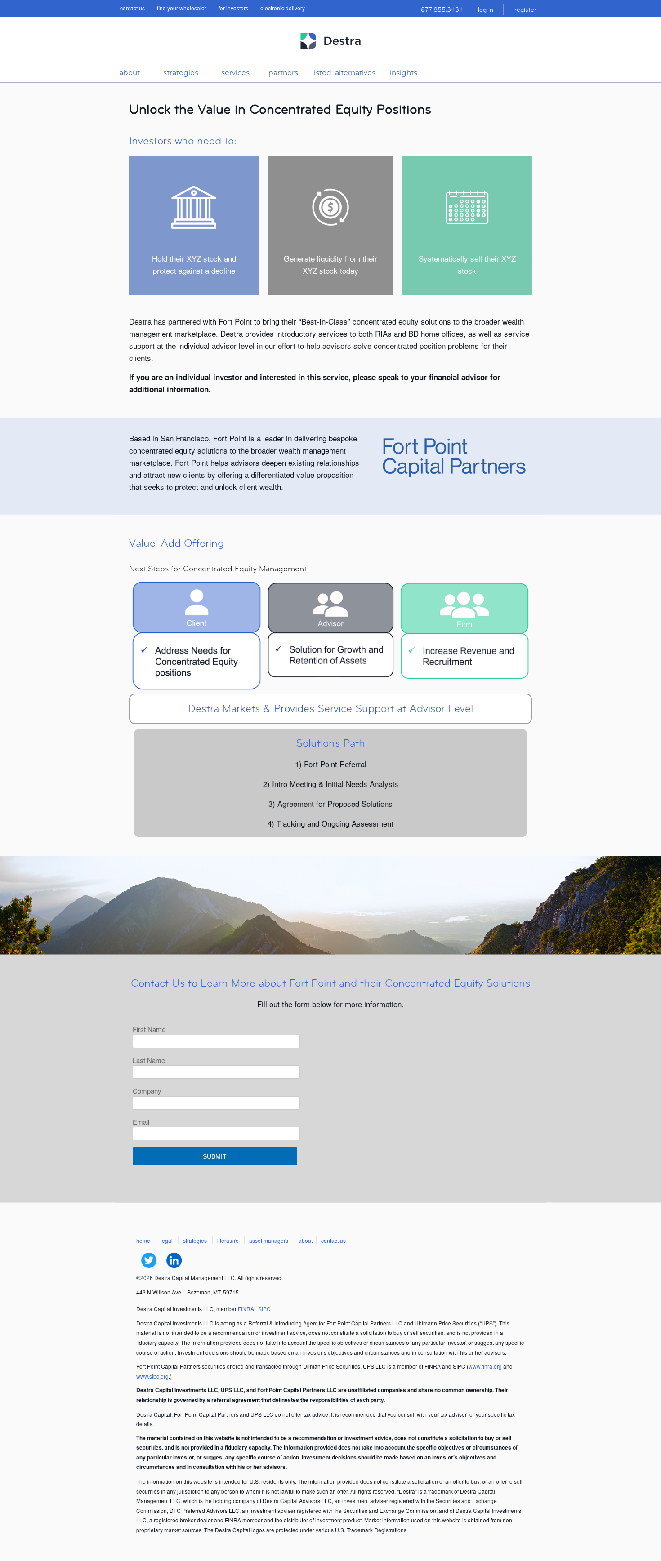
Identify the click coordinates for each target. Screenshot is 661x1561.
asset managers (268, 1240)
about (129, 72)
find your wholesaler (181, 8)
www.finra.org (485, 1366)
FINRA (246, 1308)
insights (403, 72)
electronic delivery (282, 8)
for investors (233, 8)
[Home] (330, 53)
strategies (180, 72)
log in (485, 9)
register (525, 9)
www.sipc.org (152, 1376)
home (143, 1240)
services (235, 72)
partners (283, 72)
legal (167, 1240)
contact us (132, 8)
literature (228, 1240)
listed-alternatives (343, 72)
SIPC (264, 1308)
